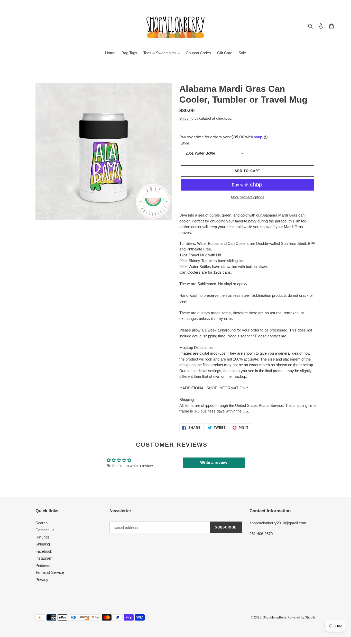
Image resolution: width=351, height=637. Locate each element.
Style (185, 143)
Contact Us (44, 530)
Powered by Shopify (302, 617)
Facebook (43, 551)
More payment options (247, 197)
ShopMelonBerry (275, 617)
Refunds (42, 537)
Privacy (41, 579)
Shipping (186, 118)
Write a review (213, 462)
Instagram (43, 558)
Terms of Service (49, 572)
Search (41, 523)
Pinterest (42, 565)
